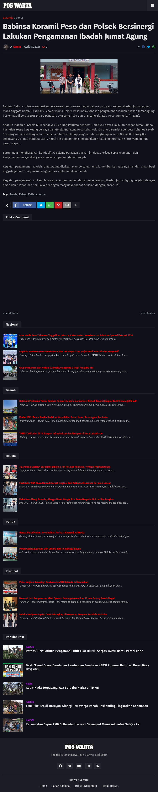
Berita (19, 18)
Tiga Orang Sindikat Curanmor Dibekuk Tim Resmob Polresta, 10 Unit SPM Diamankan (64, 466)
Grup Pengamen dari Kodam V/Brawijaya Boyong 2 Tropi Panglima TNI (56, 367)
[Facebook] (143, 47)
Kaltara (32, 194)
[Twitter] (148, 47)
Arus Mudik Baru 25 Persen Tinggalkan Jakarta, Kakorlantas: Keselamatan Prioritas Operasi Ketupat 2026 (76, 335)
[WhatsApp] (153, 47)
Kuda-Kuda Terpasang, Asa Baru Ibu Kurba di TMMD (62, 687)
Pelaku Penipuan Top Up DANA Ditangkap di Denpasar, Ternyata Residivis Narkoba (63, 614)
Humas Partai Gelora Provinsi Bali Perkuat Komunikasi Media (51, 532)
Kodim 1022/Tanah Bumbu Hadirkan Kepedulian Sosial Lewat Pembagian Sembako (63, 417)
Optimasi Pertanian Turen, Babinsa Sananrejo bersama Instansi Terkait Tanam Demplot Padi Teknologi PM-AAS (78, 401)
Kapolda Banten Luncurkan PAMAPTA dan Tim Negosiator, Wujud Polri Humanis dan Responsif (68, 351)
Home (43, 786)
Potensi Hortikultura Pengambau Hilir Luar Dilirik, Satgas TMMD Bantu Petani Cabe (84, 651)
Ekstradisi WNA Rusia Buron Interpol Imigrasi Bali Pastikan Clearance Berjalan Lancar (65, 483)
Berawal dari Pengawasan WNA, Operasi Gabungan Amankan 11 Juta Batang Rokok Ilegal (67, 598)
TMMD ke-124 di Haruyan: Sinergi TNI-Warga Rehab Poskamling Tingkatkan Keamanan (87, 706)
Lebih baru (11, 313)
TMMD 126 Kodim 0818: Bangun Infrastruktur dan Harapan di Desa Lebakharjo (61, 433)
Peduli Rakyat (110, 786)
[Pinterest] (58, 205)
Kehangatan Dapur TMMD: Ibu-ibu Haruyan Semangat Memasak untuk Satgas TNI (83, 724)
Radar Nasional (61, 786)
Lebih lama (146, 313)
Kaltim (42, 194)
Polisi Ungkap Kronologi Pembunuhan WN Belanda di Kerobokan (53, 582)
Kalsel (23, 194)
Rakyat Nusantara (86, 786)
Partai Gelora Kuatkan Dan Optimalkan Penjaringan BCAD (50, 548)
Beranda (8, 18)
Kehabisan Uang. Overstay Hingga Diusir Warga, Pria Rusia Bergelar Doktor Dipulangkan (66, 499)
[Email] (67, 205)
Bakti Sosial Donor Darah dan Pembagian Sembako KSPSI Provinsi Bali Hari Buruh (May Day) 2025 (87, 667)
